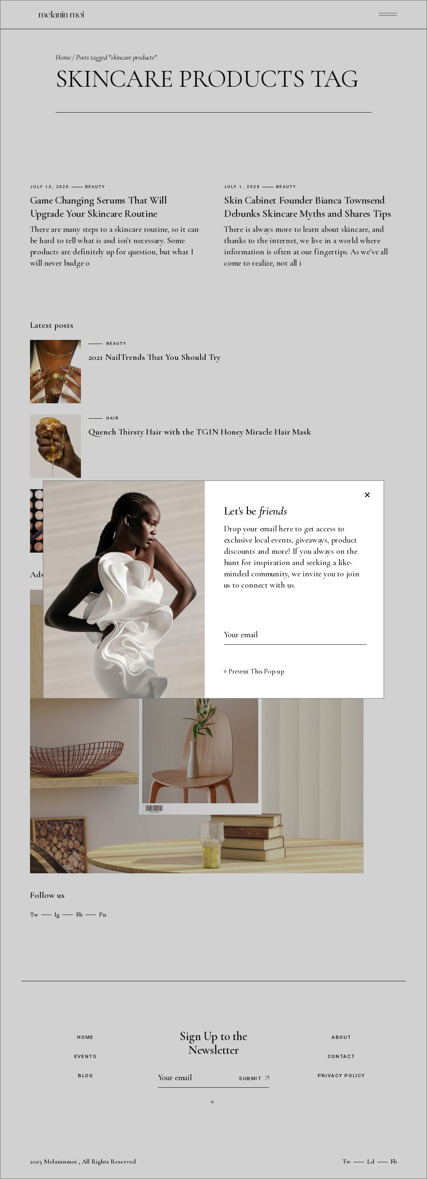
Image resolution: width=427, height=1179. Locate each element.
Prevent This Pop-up (256, 671)
